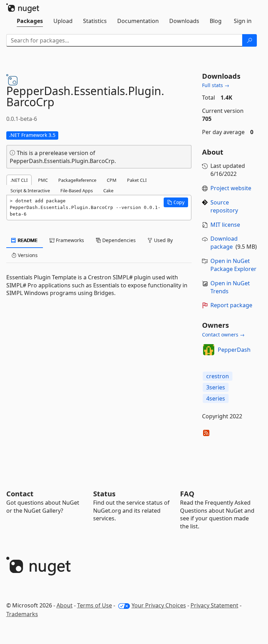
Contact (20, 493)
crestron (217, 376)
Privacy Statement (214, 605)
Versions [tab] (27, 255)
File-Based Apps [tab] (76, 190)
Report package (231, 305)
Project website (230, 188)
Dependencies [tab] (118, 240)
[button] (176, 202)
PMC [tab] (43, 180)
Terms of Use (94, 605)
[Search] (249, 40)
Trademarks (22, 614)
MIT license (225, 224)
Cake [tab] (108, 190)
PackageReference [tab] (77, 180)
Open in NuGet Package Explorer (233, 265)
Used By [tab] (162, 240)
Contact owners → (223, 334)
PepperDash (234, 350)
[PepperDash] (208, 349)
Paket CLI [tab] (137, 180)
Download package (224, 242)
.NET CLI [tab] (19, 180)
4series (215, 398)
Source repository (224, 206)
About (65, 605)
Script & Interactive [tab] (30, 190)
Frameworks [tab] (69, 240)
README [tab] (27, 240)
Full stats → (215, 85)
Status (104, 493)
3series (215, 387)
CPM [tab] (112, 180)
